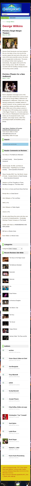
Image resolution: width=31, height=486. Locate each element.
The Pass (11, 314)
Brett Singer (13, 439)
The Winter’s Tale (13, 307)
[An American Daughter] (5, 303)
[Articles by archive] (5, 354)
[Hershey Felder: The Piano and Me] (5, 339)
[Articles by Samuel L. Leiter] (5, 451)
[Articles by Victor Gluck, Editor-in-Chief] (5, 362)
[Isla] (5, 289)
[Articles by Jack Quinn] (5, 426)
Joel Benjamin (13, 366)
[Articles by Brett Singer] (5, 443)
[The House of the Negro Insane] (5, 260)
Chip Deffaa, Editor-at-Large (18, 407)
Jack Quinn (12, 423)
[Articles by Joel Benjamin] (5, 370)
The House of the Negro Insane (17, 257)
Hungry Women (13, 329)
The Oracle (23, 220)
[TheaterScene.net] (15, 8)
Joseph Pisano (14, 399)
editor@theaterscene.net (9, 133)
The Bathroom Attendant (16, 154)
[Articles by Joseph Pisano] (5, 402)
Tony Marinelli (13, 374)
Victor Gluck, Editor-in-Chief (18, 358)
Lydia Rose (12, 431)
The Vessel (12, 322)
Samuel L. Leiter (14, 447)
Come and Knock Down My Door (19, 189)
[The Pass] (5, 317)
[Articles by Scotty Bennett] (5, 394)
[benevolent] (5, 275)
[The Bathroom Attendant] (5, 267)
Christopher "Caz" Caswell (17, 415)
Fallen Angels (16, 207)
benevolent (12, 17)
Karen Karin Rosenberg (16, 455)
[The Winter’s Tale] (5, 310)
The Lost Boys (16, 198)
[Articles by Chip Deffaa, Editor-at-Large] (5, 410)
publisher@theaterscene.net (10, 130)
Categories (5, 248)
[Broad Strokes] (5, 296)
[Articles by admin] (5, 386)
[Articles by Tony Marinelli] (5, 378)
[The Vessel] (5, 324)
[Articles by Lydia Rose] (5, 435)
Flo (8, 202)
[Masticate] (5, 282)
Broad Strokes (13, 293)
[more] (16, 68)
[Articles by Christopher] (5, 418)
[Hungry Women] (5, 332)
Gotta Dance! (14, 193)
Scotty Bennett (14, 391)
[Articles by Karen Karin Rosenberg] (5, 459)
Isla (10, 286)
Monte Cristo (12, 231)
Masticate (11, 279)
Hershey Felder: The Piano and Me (18, 336)
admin (11, 383)
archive (11, 350)
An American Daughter (15, 300)
